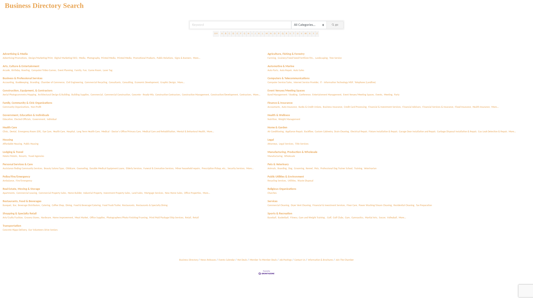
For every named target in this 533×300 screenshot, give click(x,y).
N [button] (270, 33)
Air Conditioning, (276, 131)
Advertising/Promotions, (15, 58)
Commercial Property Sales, (53, 193)
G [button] (244, 33)
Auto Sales (298, 70)
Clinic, (6, 131)
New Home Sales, (174, 193)
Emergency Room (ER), (30, 131)
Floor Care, (352, 205)
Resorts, (23, 156)
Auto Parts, (273, 70)
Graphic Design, (168, 82)
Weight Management (289, 119)
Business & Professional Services (22, 78)
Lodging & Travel (13, 152)
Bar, (15, 205)
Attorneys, (273, 144)
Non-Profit (36, 107)
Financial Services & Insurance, (438, 107)
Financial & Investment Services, (384, 107)
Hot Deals (242, 260)
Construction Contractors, (168, 95)
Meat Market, (82, 217)
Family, (78, 70)
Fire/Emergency (24, 181)
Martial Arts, (371, 217)
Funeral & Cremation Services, (158, 168)
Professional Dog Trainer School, (336, 168)
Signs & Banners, (183, 58)
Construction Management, (196, 95)
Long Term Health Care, (88, 131)
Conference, (305, 95)
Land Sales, (137, 193)
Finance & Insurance (280, 103)
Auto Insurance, (290, 107)
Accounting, (9, 82)
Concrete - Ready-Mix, (143, 95)
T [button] (293, 33)
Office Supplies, (98, 217)
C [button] (229, 33)
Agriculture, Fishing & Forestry (286, 54)
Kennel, (309, 168)
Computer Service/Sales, (280, 82)
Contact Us (299, 260)
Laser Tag (107, 70)
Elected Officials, (22, 119)
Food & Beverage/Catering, (87, 205)
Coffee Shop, (58, 205)
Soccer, (382, 217)
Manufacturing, (275, 156)
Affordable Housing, (13, 144)
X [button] (309, 33)
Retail (196, 217)
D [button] (233, 33)
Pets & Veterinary (278, 164)
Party (396, 95)
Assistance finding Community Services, (23, 168)
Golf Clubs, (338, 217)
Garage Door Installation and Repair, (417, 131)
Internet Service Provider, (306, 82)
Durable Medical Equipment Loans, (107, 168)
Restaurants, (128, 205)
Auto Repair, (286, 70)
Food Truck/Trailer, (111, 205)
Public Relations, (165, 58)
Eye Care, (47, 131)
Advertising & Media (15, 54)
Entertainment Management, (327, 95)
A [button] (222, 33)
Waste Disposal (305, 181)
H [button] (248, 33)
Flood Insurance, (463, 107)
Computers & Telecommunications (289, 78)
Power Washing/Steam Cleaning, (375, 205)
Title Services (302, 144)
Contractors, (246, 95)
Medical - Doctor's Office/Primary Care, (121, 131)
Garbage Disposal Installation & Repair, (457, 131)
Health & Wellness (279, 115)
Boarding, (282, 168)
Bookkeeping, (22, 82)
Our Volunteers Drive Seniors (43, 230)
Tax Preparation (424, 205)
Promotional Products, (144, 58)
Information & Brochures (320, 260)
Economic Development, (147, 82)
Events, (379, 95)
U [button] (297, 33)
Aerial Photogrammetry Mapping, (20, 95)
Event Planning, (65, 70)
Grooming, (299, 168)
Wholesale (289, 156)
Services (273, 201)
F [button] (240, 33)
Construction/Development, (225, 95)
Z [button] (317, 33)
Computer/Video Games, (44, 70)
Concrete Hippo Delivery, (15, 230)
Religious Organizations (282, 189)
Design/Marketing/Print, (41, 58)
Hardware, (46, 217)
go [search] (336, 24)
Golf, (329, 217)
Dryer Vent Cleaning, (301, 205)
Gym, (347, 217)
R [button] (286, 33)
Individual (52, 119)
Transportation (12, 226)
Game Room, (95, 70)
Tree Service (335, 58)
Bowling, (25, 70)
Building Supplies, (80, 95)
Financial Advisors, (411, 107)
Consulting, (128, 82)
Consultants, (115, 82)
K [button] (259, 33)
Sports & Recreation (280, 213)
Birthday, (15, 70)
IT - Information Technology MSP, (337, 82)
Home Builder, (75, 193)
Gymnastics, (357, 217)
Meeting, (388, 95)
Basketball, (283, 217)
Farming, (272, 58)
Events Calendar (227, 260)
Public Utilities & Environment (286, 176)
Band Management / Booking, (283, 95)
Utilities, (292, 181)
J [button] (255, 33)
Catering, (46, 205)
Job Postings (285, 260)
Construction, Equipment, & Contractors (27, 90)
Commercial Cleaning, (279, 205)
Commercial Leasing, (27, 193)
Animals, (272, 168)
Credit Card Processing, (355, 107)
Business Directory (188, 260)
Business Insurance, (333, 107)
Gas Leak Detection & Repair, (493, 131)
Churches (272, 193)
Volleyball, (392, 217)
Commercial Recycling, (96, 82)
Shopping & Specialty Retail (19, 213)
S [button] (290, 33)
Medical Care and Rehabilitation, (159, 131)
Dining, (69, 205)
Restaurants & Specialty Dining (152, 205)
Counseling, (82, 168)
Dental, (13, 131)
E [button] (237, 33)
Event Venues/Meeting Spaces (286, 90)
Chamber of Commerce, (53, 82)
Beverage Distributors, (29, 205)
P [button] (278, 33)
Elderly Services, (134, 168)
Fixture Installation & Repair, (383, 131)
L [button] (262, 33)
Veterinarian (370, 168)
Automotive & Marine (281, 66)
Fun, (85, 70)
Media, (82, 58)
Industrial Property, (92, 193)
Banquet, (7, 205)
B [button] (225, 33)
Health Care (10, 127)
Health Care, (59, 131)
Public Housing (31, 144)
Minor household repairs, (188, 168)
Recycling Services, (277, 181)
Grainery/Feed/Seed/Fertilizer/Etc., (296, 58)
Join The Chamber (345, 260)
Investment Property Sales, (117, 193)
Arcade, (6, 70)
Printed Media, (108, 58)
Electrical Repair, (359, 131)
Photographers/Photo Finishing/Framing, (127, 217)
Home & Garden (277, 127)
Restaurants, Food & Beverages (22, 201)
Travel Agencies (36, 156)
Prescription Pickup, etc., (214, 168)
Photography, (93, 58)
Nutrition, (272, 119)
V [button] (301, 33)
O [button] (274, 33)
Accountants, (274, 107)
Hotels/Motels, (10, 156)
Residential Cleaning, (404, 205)
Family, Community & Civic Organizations (27, 103)
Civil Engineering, (75, 82)
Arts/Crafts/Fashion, (13, 217)
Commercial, (97, 95)
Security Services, (236, 168)
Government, (39, 119)
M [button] (267, 33)
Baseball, (272, 217)
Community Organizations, (16, 107)
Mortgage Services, (154, 193)
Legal (271, 139)
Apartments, (9, 193)
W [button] (306, 33)
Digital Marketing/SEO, (66, 58)
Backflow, (309, 131)
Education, (8, 119)
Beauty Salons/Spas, (54, 168)
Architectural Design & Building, (54, 95)
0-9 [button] (216, 33)
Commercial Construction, (118, 95)
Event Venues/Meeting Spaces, (359, 95)
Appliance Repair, (294, 131)
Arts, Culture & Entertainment (21, 66)
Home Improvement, (63, 217)
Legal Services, (286, 144)
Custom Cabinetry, (324, 131)
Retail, (188, 217)
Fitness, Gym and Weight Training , (308, 217)
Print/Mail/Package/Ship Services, (166, 217)
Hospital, (71, 131)
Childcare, (71, 168)
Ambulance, (9, 181)
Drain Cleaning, (342, 131)
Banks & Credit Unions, (310, 107)
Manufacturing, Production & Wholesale (292, 152)
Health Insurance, (481, 107)
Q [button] (282, 33)
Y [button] (313, 33)
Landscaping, (321, 58)
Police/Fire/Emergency (16, 176)
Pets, (316, 168)
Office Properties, (193, 193)
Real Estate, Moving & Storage (21, 189)
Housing (8, 139)
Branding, (35, 82)
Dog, (290, 168)
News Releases (208, 260)
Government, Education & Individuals (26, 115)
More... (196, 58)
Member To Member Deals (263, 260)
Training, (358, 168)
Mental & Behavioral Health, (191, 131)
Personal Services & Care (18, 164)
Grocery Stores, (32, 217)
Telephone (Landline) (365, 82)
